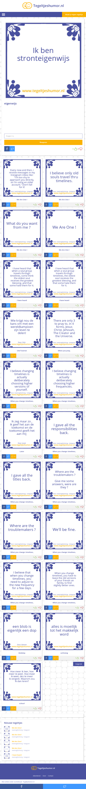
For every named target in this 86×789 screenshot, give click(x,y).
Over (44, 776)
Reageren (43, 142)
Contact (50, 776)
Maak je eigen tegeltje (74, 14)
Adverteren (37, 776)
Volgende (78, 664)
